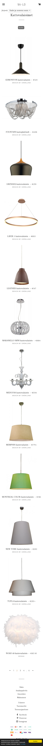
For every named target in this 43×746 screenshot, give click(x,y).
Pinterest (22, 718)
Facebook (23, 715)
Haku (22, 687)
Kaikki (21, 28)
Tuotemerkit (21, 706)
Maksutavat (21, 697)
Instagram (23, 721)
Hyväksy (35, 741)
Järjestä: (5, 10)
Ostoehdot (22, 694)
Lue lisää (23, 744)
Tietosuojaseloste (21, 709)
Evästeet (21, 703)
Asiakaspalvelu (21, 691)
